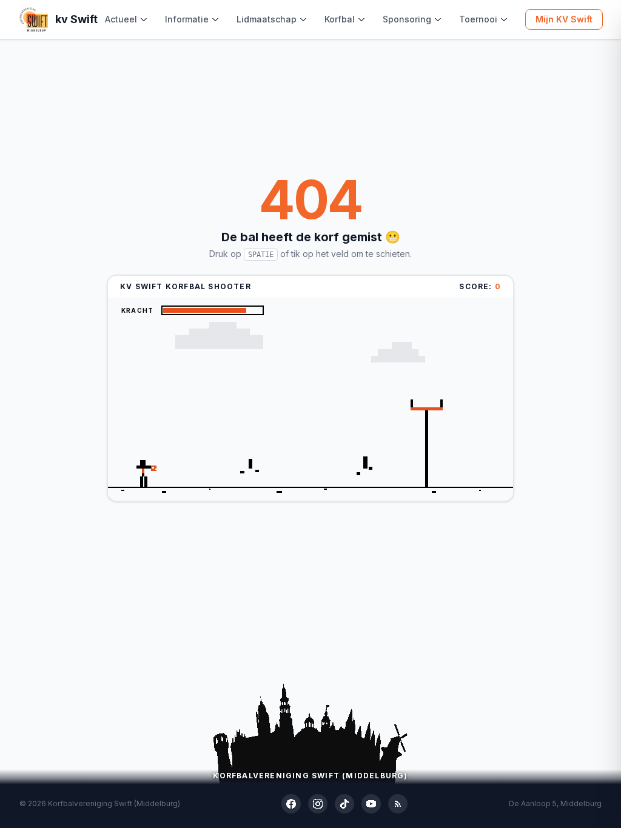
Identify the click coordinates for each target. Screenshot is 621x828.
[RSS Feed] (398, 803)
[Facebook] (291, 803)
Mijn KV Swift (563, 19)
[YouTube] (371, 803)
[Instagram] (317, 803)
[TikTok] (344, 803)
